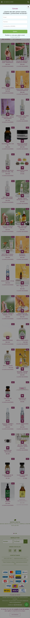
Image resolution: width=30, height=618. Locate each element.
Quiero (15, 31)
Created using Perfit (15, 37)
